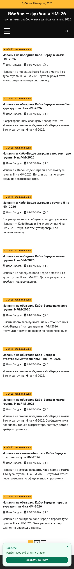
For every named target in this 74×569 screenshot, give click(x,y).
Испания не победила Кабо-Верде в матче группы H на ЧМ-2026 (33, 258)
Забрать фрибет (37, 560)
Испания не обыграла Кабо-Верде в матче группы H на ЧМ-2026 (33, 401)
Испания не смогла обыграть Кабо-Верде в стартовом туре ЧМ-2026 (34, 455)
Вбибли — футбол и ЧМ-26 (37, 13)
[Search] (67, 31)
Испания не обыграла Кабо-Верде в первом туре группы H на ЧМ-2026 (35, 504)
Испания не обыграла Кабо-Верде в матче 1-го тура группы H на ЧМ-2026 (37, 106)
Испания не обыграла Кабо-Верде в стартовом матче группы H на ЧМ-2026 (32, 357)
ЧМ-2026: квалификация (17, 49)
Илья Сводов (14, 64)
